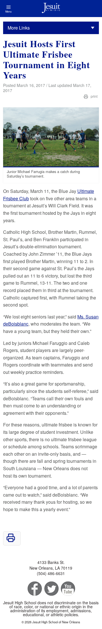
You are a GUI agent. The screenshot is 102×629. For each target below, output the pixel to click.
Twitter (51, 589)
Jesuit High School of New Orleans (51, 8)
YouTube (67, 589)
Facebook (34, 589)
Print (93, 96)
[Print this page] (10, 540)
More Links (19, 27)
